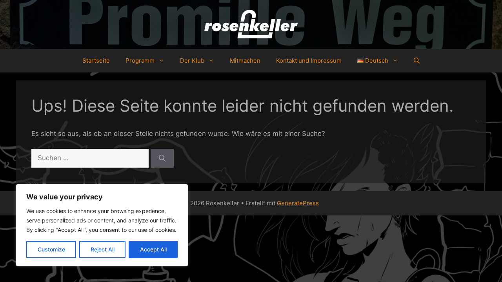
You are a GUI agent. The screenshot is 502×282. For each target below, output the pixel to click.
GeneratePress (298, 203)
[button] (416, 60)
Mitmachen (245, 60)
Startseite (96, 60)
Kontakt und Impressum (309, 60)
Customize (51, 249)
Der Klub (192, 60)
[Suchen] (162, 158)
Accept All (153, 249)
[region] (102, 225)
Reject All (103, 249)
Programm (140, 60)
